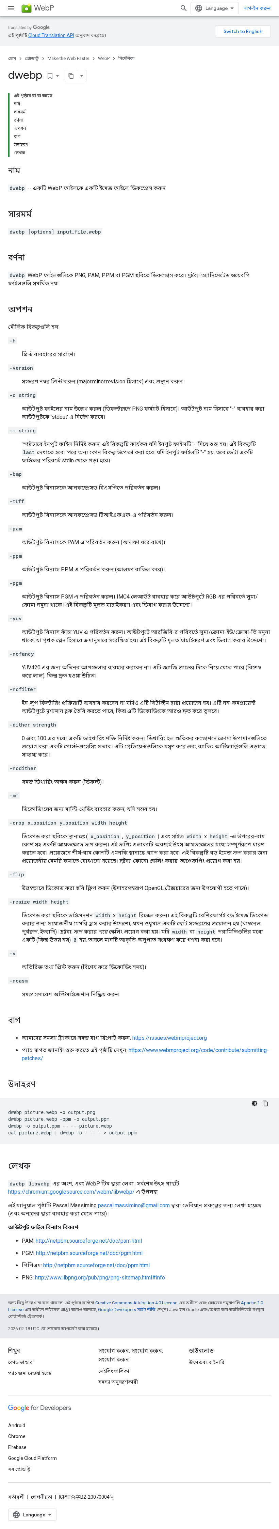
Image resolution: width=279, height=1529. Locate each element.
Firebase (17, 1447)
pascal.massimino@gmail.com (134, 1205)
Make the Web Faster (68, 58)
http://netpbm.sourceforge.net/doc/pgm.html (89, 1253)
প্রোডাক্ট (32, 58)
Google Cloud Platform (32, 1458)
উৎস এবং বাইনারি (207, 1362)
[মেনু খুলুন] (11, 8)
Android (16, 1425)
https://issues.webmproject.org (169, 1038)
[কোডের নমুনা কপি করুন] (265, 1103)
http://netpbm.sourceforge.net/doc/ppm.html (96, 1265)
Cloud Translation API (51, 35)
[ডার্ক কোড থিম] (254, 1103)
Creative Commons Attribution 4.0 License (136, 1302)
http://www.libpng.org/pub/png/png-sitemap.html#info (100, 1277)
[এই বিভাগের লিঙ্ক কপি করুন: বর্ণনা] (31, 258)
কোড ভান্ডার (20, 1362)
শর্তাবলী (16, 1497)
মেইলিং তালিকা (113, 1371)
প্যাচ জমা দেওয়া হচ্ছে (29, 1373)
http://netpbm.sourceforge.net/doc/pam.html (89, 1241)
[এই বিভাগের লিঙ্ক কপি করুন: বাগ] (27, 1021)
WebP (44, 8)
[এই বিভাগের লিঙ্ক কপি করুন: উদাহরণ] (45, 1085)
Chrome (17, 1436)
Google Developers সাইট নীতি (126, 1309)
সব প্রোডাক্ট (19, 1469)
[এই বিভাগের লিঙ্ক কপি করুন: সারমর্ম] (38, 215)
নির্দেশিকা (126, 58)
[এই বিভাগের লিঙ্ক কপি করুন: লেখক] (37, 1167)
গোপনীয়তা (41, 1497)
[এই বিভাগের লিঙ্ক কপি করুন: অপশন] (39, 310)
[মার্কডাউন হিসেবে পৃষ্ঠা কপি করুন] (71, 76)
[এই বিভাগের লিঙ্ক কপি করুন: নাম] (27, 171)
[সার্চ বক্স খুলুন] (184, 8)
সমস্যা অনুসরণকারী (118, 1382)
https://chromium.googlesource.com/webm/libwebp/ (71, 1192)
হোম (12, 58)
